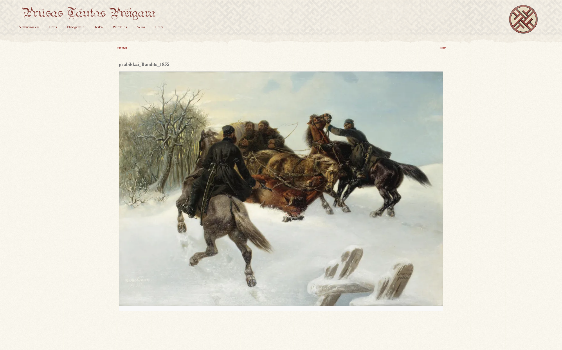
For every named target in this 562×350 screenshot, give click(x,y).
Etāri (159, 26)
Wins (141, 26)
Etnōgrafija (75, 26)
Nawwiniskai (29, 26)
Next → (445, 48)
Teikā (98, 26)
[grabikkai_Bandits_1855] (281, 189)
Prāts (53, 26)
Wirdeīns (120, 26)
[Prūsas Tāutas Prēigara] (89, 17)
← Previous (119, 48)
